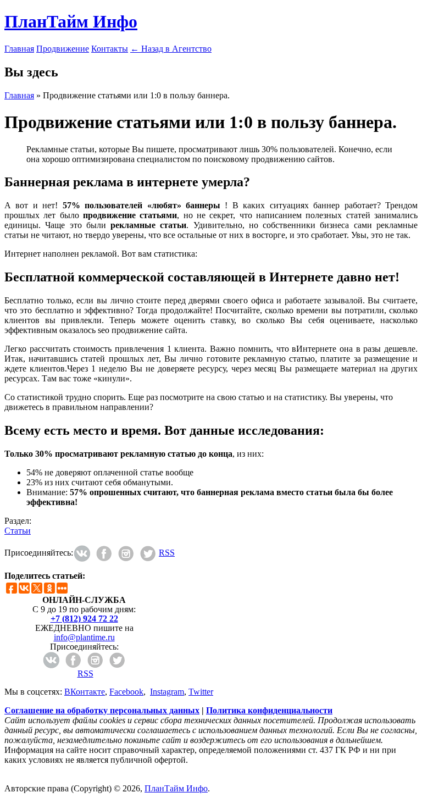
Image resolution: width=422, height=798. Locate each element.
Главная (19, 48)
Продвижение (62, 48)
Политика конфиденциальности (269, 710)
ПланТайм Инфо (70, 21)
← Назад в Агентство (171, 48)
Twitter (200, 691)
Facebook (126, 691)
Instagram (167, 691)
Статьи (17, 530)
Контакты (109, 48)
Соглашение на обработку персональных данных (101, 710)
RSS (167, 552)
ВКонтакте (84, 691)
